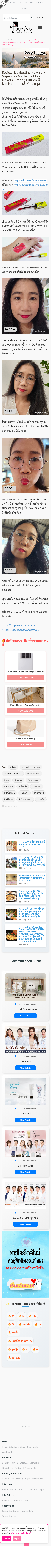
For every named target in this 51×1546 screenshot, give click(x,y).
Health (5, 1489)
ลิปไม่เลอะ (8, 786)
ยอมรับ (7, 1538)
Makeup (19, 1478)
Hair (12, 1478)
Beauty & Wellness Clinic (13, 1446)
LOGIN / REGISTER (42, 17)
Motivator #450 (33, 773)
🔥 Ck (11, 1324)
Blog (29, 1446)
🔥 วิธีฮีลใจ (24, 1324)
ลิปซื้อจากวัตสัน (25, 799)
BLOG (31, 2)
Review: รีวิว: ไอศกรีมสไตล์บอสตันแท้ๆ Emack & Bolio (32, 844)
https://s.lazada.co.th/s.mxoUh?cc (20, 629)
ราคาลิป (40, 799)
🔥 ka (21, 1315)
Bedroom (17, 1500)
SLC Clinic (25, 1113)
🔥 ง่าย (32, 1315)
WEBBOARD (25, 8)
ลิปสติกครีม (39, 793)
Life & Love (7, 1467)
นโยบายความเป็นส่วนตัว (21, 1533)
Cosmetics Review (10, 1510)
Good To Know (25, 1489)
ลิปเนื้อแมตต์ (9, 793)
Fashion (14, 1462)
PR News (27, 1467)
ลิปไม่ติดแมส (33, 780)
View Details (25, 1015)
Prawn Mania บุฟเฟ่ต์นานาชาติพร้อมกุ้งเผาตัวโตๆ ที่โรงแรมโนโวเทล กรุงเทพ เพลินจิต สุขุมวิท (31, 895)
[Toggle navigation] (40, 27)
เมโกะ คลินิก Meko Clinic (25, 1009)
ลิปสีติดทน (8, 799)
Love (25, 1500)
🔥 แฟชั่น (13, 1332)
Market (36, 1446)
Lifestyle (23, 1462)
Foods (13, 1489)
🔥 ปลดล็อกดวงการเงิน (20, 1340)
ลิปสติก (13, 767)
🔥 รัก (11, 1315)
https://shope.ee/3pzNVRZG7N (30, 180)
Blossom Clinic (25, 1165)
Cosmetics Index (10, 1516)
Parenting (6, 1500)
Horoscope (38, 1489)
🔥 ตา (25, 1349)
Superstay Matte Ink (12, 773)
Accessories (37, 1478)
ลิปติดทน (18, 780)
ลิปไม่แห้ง (23, 786)
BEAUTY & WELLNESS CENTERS (17, 2)
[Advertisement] (25, 1397)
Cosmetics (34, 1462)
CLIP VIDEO (39, 2)
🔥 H (35, 1349)
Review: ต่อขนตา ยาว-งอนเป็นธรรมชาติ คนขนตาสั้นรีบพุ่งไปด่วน (32, 878)
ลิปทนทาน (36, 786)
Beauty (5, 1462)
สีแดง (6, 780)
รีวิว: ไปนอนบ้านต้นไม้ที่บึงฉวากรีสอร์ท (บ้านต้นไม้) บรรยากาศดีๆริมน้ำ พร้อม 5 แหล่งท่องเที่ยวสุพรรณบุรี (32, 861)
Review (18, 1467)
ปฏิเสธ (16, 1538)
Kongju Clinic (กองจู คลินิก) (25, 1217)
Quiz (35, 1467)
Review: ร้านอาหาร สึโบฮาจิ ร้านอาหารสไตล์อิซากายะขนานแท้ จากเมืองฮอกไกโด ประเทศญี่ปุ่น (31, 912)
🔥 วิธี (38, 1324)
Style (27, 1478)
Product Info (27, 1510)
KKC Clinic (26, 1061)
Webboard (7, 1451)
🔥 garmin (14, 1357)
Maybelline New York (31, 767)
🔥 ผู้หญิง (13, 1349)
